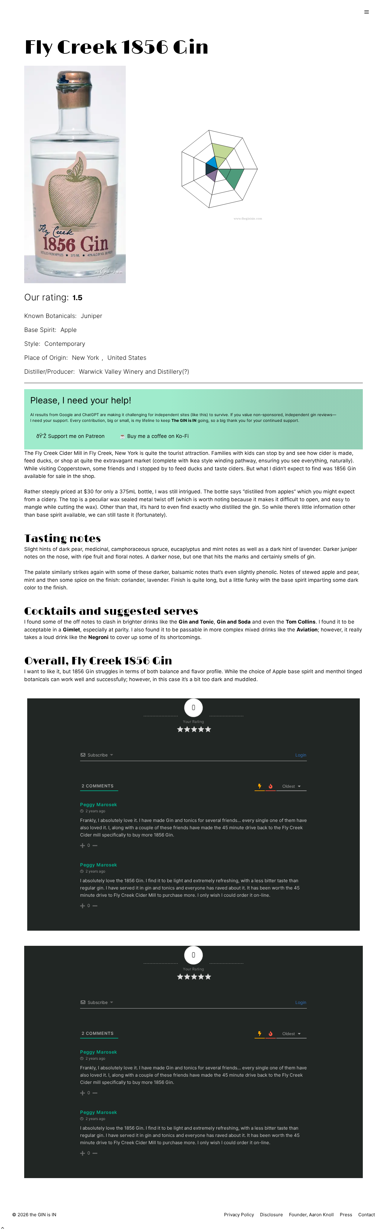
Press (346, 1214)
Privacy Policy (239, 1214)
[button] (2, 1228)
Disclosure (271, 1214)
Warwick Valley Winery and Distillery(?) (134, 371)
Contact (366, 1214)
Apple (68, 329)
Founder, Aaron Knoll (311, 1214)
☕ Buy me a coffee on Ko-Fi (154, 436)
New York (85, 357)
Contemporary (64, 343)
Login (300, 754)
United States (126, 357)
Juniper (91, 316)
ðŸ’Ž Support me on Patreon (70, 436)
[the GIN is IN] (38, 12)
